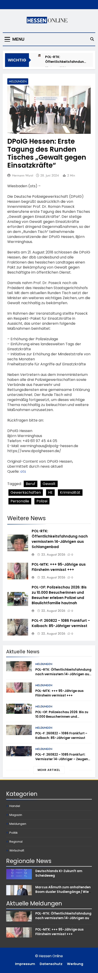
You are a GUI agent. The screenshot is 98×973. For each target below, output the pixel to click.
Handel (14, 806)
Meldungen (18, 81)
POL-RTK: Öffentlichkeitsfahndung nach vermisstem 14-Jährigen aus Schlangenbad (65, 59)
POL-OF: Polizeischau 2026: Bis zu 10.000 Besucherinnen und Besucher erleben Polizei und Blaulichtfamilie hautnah (59, 595)
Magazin (15, 815)
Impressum (25, 964)
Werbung (75, 964)
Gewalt (49, 483)
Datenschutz (51, 964)
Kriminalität (70, 492)
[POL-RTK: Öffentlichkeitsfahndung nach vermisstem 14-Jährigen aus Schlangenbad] (39, 55)
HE (50, 492)
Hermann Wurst (22, 175)
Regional (16, 841)
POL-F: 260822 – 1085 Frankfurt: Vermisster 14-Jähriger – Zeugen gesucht (61, 759)
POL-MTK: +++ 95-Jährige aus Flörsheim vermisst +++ (59, 567)
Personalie (19, 501)
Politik (13, 833)
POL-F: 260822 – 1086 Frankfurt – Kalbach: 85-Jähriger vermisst (61, 623)
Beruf (30, 483)
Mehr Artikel (49, 770)
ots (23, 471)
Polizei (41, 501)
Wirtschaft (16, 850)
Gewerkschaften (25, 492)
